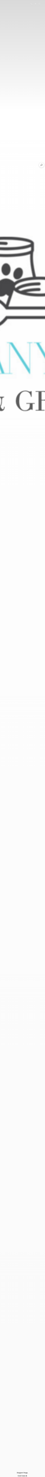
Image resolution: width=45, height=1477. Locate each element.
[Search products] (41, 165)
